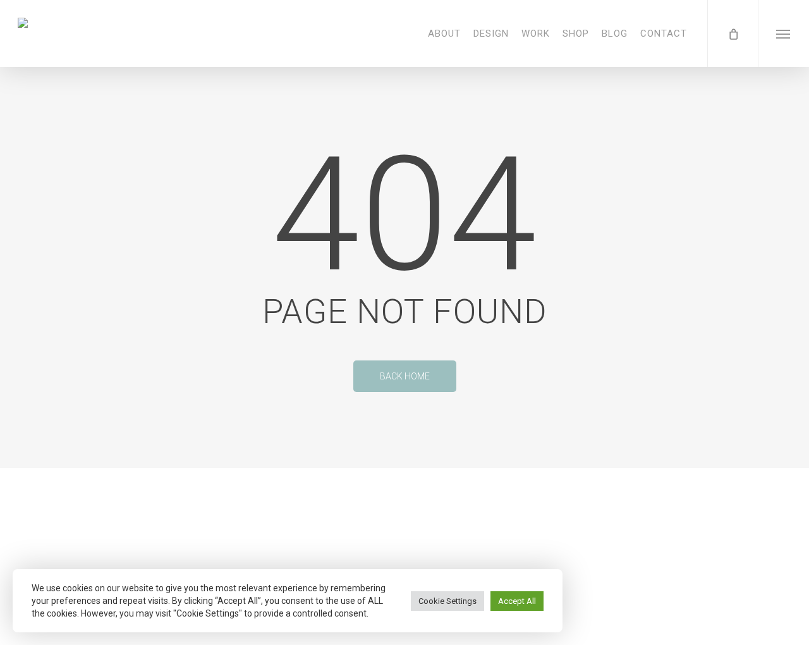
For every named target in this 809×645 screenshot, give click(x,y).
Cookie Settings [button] (447, 601)
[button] (783, 33)
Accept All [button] (517, 601)
